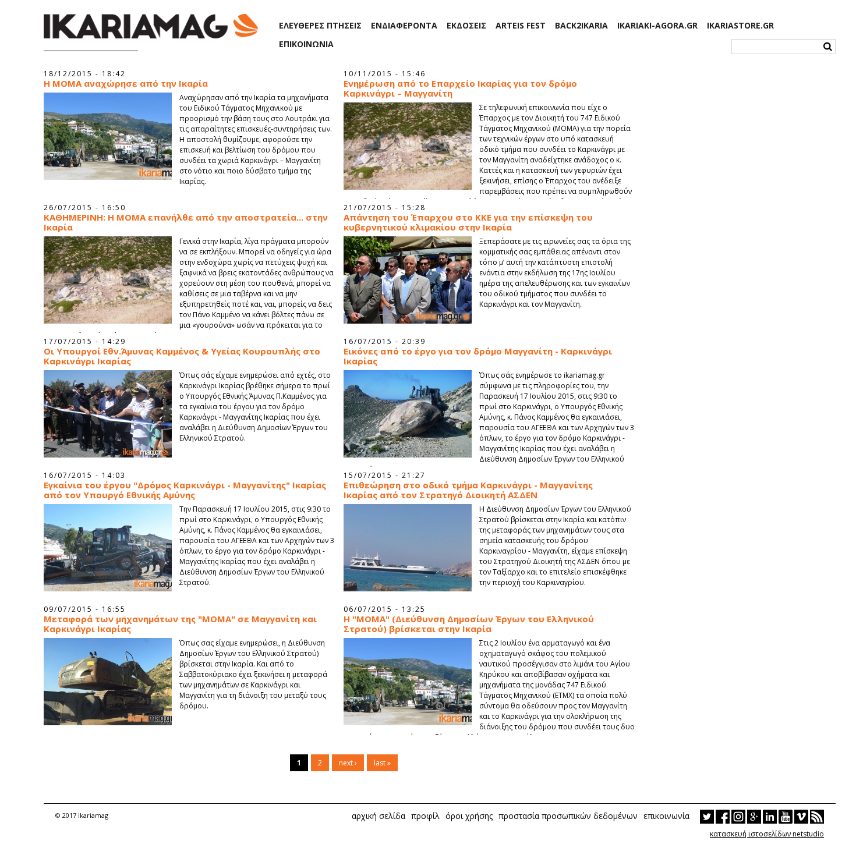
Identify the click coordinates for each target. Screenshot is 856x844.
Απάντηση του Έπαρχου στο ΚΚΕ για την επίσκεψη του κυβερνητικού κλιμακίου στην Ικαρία (468, 222)
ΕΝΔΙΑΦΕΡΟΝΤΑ (404, 26)
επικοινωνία (666, 815)
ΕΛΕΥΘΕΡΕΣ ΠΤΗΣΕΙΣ (320, 26)
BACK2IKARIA (581, 26)
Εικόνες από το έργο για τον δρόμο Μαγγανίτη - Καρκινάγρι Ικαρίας (478, 356)
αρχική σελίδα (378, 815)
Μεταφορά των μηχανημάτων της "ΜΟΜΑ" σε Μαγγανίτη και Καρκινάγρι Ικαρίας (180, 624)
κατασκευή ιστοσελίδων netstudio (767, 834)
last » (382, 763)
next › (348, 763)
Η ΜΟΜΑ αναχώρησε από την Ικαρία (126, 83)
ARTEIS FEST (521, 26)
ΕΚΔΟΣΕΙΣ (466, 26)
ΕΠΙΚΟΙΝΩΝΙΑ (306, 44)
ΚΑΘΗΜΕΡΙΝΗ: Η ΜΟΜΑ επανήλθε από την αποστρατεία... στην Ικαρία (186, 222)
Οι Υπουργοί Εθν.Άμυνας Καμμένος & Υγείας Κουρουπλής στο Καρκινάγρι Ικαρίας (182, 356)
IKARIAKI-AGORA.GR (657, 26)
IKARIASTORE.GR (740, 26)
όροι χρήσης (469, 815)
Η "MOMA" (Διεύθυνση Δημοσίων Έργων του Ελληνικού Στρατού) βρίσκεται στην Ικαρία (469, 624)
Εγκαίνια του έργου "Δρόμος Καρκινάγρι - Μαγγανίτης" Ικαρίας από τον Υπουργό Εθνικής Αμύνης (185, 490)
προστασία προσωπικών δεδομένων (568, 815)
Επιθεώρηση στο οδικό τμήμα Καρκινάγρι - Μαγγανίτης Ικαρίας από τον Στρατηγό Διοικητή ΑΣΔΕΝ (468, 490)
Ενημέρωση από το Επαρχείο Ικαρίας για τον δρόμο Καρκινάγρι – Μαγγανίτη (460, 88)
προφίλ (425, 815)
